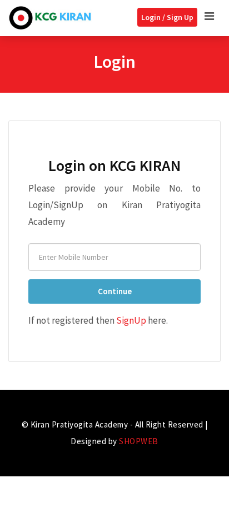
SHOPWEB (138, 441)
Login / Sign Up (167, 17)
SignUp (131, 320)
